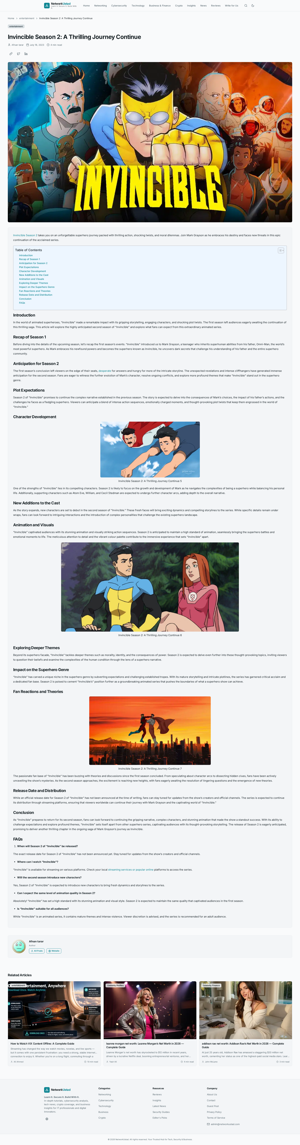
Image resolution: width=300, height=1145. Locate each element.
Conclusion (25, 298)
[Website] (47, 1119)
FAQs (22, 302)
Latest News (159, 1106)
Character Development (32, 271)
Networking (100, 5)
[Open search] (246, 5)
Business (103, 1112)
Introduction (26, 255)
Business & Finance (160, 5)
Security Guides (161, 1112)
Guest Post (213, 1106)
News (203, 5)
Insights (191, 5)
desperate (105, 370)
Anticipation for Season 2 (33, 263)
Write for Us (231, 5)
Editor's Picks (160, 1117)
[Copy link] (11, 54)
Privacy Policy (214, 1112)
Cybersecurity (119, 5)
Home (86, 5)
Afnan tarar (36, 941)
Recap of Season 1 (29, 259)
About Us (212, 1094)
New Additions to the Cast (33, 275)
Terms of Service (216, 1117)
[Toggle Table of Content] (279, 250)
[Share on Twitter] (18, 54)
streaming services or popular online (130, 869)
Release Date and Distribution (35, 294)
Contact (211, 1100)
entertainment (26, 18)
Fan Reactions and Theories (34, 291)
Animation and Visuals (31, 279)
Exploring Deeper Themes (33, 283)
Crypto (179, 5)
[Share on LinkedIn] (26, 54)
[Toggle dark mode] (253, 5)
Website (55, 951)
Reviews (215, 5)
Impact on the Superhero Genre (37, 287)
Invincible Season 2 (25, 235)
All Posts (38, 951)
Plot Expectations (29, 267)
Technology (138, 5)
